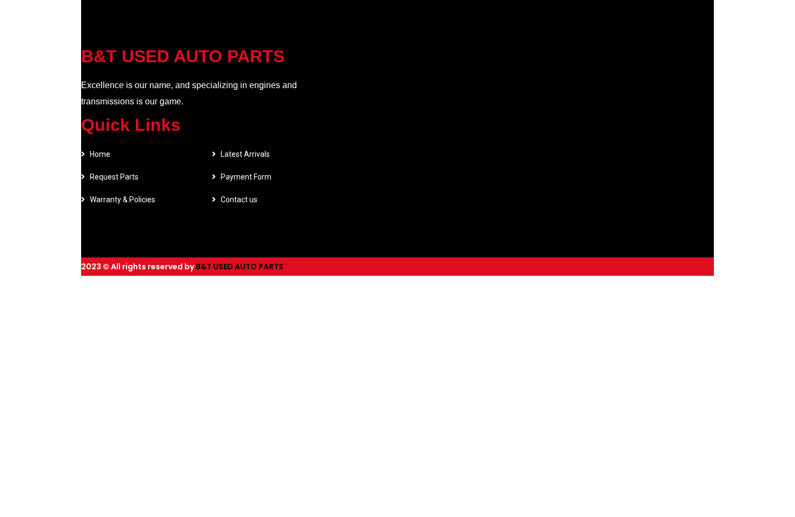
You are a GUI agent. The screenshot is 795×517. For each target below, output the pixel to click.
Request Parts (114, 177)
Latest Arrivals (245, 154)
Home (100, 154)
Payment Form (246, 177)
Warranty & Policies (122, 199)
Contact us (239, 199)
